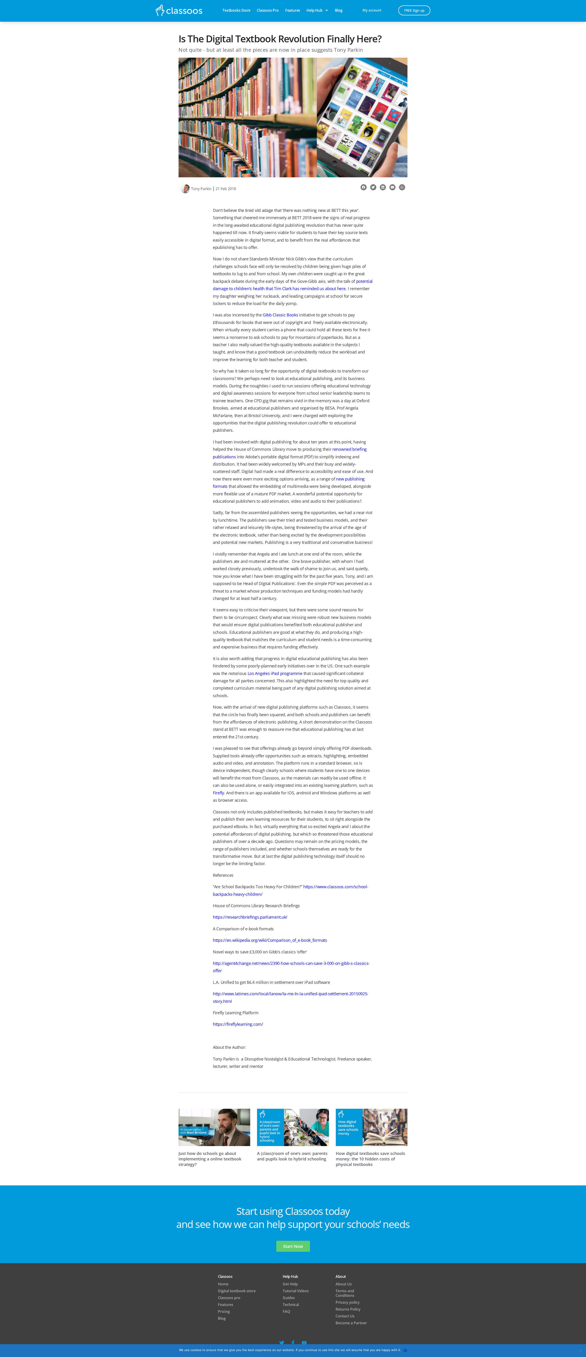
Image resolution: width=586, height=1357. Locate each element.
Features (292, 10)
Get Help (290, 1284)
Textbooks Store (236, 10)
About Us (344, 1284)
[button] (364, 187)
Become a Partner (351, 1322)
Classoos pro (268, 10)
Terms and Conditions (345, 1293)
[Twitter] (282, 1343)
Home (223, 1284)
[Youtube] (304, 1343)
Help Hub (314, 10)
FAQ (286, 1311)
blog (338, 10)
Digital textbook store (237, 1290)
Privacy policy (348, 1302)
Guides (289, 1297)
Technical (291, 1304)
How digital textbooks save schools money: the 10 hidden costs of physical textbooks (370, 1159)
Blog (222, 1318)
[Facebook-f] (293, 1343)
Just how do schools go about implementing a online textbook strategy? (210, 1159)
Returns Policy (348, 1309)
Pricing (224, 1311)
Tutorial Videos (296, 1290)
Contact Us (345, 1316)
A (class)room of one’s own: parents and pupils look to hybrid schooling (292, 1156)
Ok (405, 1350)
